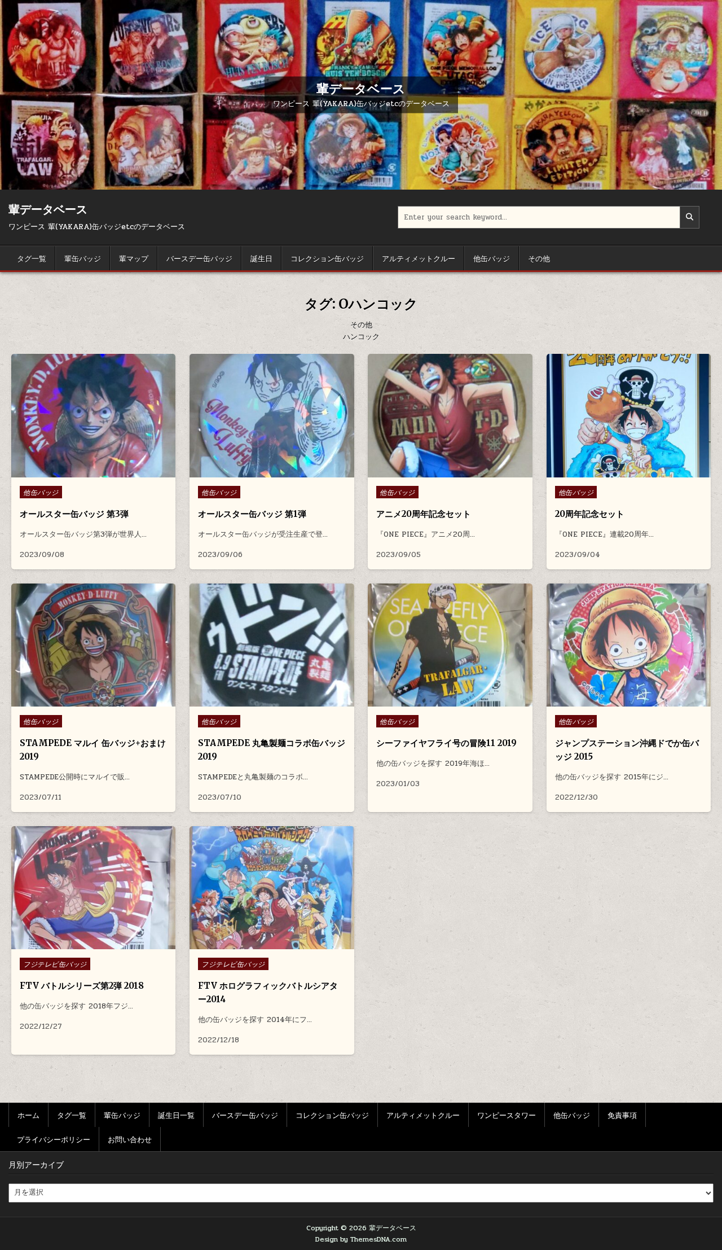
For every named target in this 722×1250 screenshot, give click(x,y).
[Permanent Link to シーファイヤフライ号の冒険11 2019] (450, 645)
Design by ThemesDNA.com (361, 1239)
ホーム (28, 1114)
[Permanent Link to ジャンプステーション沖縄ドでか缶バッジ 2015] (629, 645)
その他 (539, 258)
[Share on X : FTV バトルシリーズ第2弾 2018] (84, 943)
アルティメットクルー (418, 258)
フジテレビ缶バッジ (55, 963)
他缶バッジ (491, 258)
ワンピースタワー (506, 1114)
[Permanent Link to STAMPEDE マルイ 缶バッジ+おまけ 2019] (93, 645)
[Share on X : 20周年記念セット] (619, 471)
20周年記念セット (589, 513)
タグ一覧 (31, 258)
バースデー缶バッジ (199, 258)
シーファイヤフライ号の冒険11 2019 (446, 743)
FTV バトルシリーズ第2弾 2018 (82, 985)
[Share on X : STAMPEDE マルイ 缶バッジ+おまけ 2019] (84, 700)
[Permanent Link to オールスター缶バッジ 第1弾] (272, 415)
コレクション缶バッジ (327, 258)
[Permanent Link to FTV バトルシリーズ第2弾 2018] (93, 888)
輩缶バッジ (82, 258)
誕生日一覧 (176, 1114)
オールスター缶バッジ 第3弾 (74, 513)
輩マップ (133, 258)
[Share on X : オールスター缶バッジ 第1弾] (263, 471)
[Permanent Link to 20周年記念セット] (629, 415)
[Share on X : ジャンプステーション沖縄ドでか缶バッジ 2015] (619, 700)
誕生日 (261, 258)
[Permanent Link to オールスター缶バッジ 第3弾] (93, 415)
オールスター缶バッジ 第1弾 (252, 513)
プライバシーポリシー (53, 1138)
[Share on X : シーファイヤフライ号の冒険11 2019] (441, 700)
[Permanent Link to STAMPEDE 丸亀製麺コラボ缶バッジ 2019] (272, 645)
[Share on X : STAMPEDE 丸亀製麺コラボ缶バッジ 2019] (263, 700)
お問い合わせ (130, 1138)
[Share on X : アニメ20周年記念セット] (441, 471)
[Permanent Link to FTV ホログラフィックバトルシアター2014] (272, 888)
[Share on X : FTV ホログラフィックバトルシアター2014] (263, 943)
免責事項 (622, 1114)
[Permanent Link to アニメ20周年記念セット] (450, 415)
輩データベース (361, 88)
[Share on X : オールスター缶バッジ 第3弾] (84, 471)
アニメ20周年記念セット (423, 513)
